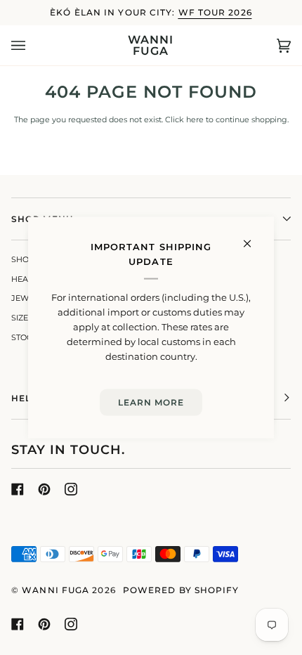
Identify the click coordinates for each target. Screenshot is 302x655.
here (195, 119)
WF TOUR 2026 (215, 12)
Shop (22, 259)
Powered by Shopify (181, 590)
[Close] (253, 238)
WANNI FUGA (55, 590)
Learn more (151, 402)
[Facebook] (17, 489)
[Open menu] (32, 45)
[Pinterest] (44, 489)
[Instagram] (71, 489)
